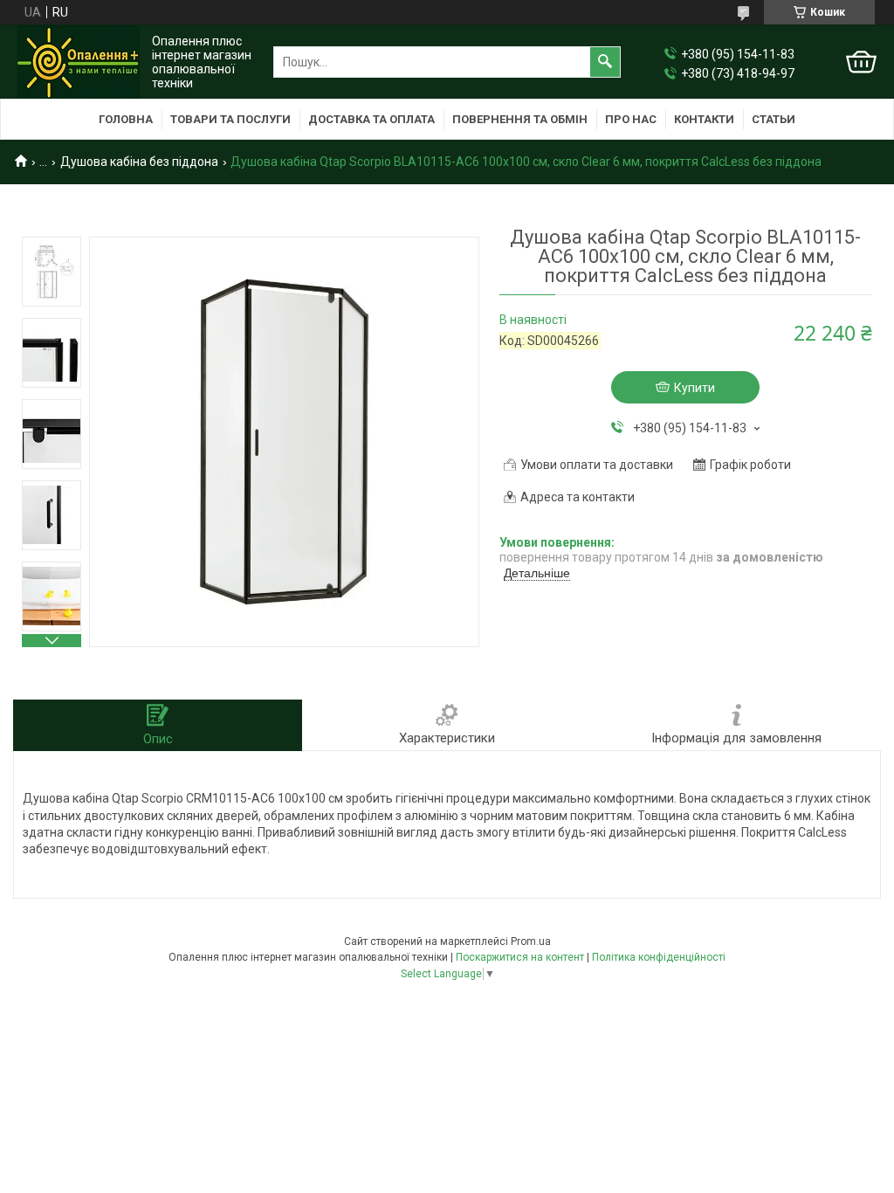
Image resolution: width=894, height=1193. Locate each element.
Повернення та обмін (520, 119)
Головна (126, 119)
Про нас (631, 119)
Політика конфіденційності (659, 957)
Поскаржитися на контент (520, 957)
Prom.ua (531, 941)
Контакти (704, 119)
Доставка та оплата (371, 119)
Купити (694, 388)
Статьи (773, 119)
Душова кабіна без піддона (139, 162)
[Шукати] (605, 62)
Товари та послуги (230, 119)
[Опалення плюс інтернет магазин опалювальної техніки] (78, 62)
